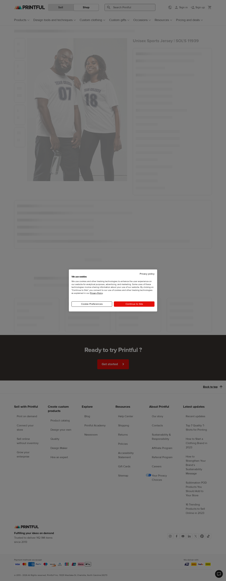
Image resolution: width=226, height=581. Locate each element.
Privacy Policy (96, 293)
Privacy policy (147, 273)
